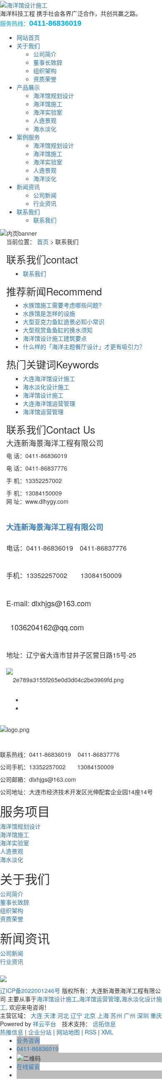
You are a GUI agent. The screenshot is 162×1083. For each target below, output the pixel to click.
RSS (90, 1032)
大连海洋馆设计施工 (49, 378)
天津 (50, 1015)
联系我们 (28, 211)
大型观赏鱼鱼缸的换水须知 (58, 330)
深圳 (143, 1015)
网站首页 (28, 37)
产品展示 (28, 87)
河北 (63, 1015)
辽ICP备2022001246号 (30, 990)
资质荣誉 (44, 79)
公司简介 (44, 54)
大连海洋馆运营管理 (49, 403)
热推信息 (11, 1032)
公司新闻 (44, 195)
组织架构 (44, 70)
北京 (90, 1015)
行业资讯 (44, 203)
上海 (103, 1015)
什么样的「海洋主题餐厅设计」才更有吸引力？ (84, 346)
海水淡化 (44, 128)
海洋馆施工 (47, 104)
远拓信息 (104, 1024)
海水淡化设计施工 (46, 387)
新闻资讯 (28, 187)
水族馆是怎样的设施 (49, 313)
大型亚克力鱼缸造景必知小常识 (63, 321)
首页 (43, 241)
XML (107, 1032)
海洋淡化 (44, 178)
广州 (129, 1015)
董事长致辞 (47, 62)
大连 (36, 1015)
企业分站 (40, 1032)
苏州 (116, 1015)
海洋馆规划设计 (53, 95)
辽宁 (76, 1015)
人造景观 (44, 120)
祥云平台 (44, 1024)
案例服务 (28, 137)
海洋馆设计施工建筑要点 (55, 338)
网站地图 (68, 1032)
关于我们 (28, 45)
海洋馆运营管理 (43, 411)
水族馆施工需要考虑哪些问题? (62, 305)
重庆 (156, 1015)
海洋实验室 (47, 112)
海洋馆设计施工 (43, 395)
